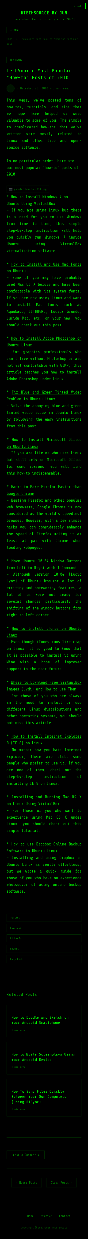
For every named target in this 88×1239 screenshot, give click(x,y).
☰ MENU (14, 30)
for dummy (16, 59)
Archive (46, 1216)
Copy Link (16, 959)
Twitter (15, 917)
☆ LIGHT (78, 6)
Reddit (14, 948)
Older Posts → (61, 1182)
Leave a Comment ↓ (25, 1155)
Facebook (15, 928)
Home (9, 39)
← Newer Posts (26, 1182)
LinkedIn (15, 938)
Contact (64, 1216)
